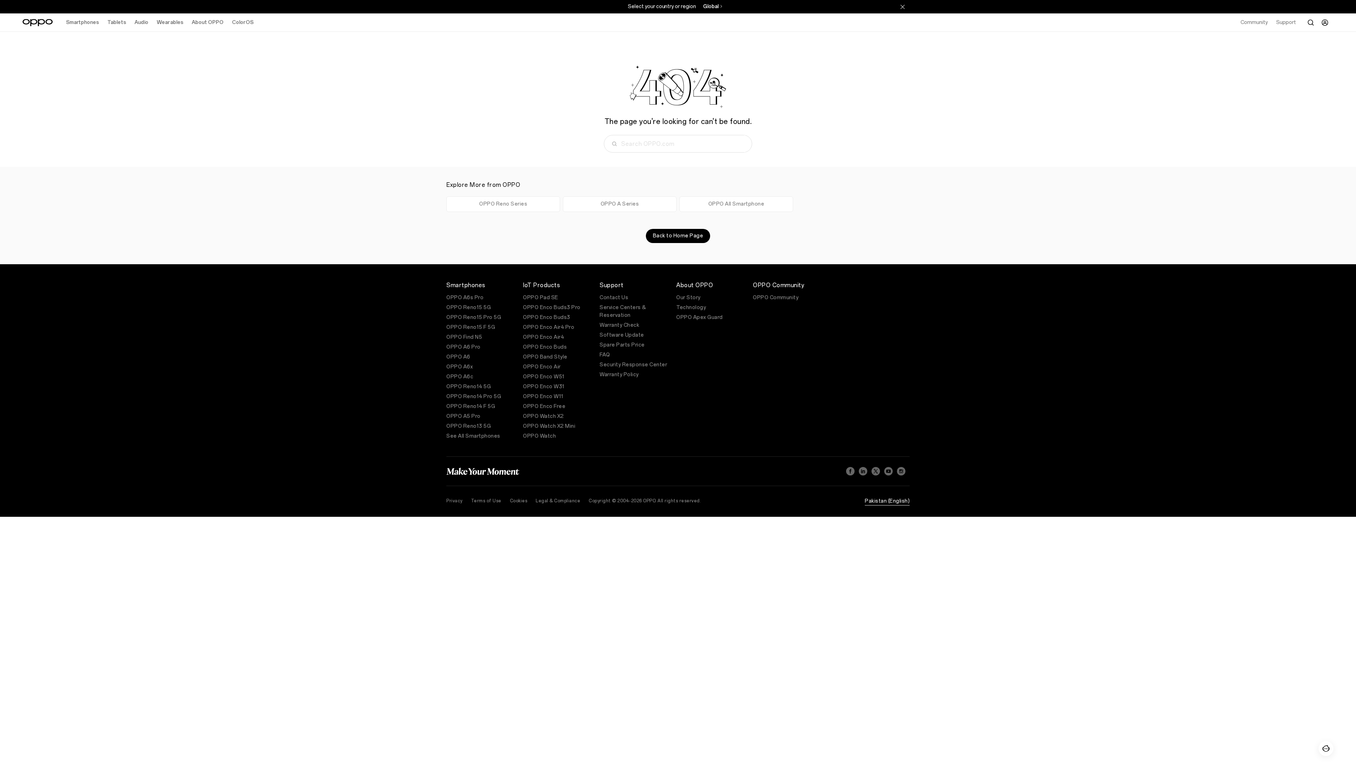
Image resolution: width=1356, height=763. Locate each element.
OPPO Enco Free (544, 406)
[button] (1326, 748)
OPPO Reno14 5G (468, 387)
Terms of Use (486, 500)
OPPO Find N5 (464, 337)
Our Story (688, 298)
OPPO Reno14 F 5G (470, 406)
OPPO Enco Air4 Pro (548, 327)
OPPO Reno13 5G (468, 426)
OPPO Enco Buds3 (546, 317)
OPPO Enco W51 (544, 377)
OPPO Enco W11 (543, 397)
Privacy (454, 500)
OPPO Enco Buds (545, 347)
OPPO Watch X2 (543, 416)
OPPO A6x (459, 367)
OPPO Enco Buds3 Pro (552, 307)
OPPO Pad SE (540, 298)
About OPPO (208, 22)
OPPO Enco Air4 (543, 337)
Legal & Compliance (558, 500)
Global (711, 7)
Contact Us (614, 298)
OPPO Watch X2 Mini (549, 426)
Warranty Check (619, 325)
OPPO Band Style (545, 357)
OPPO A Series (620, 204)
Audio (141, 22)
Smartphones (82, 22)
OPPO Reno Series (503, 204)
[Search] (1311, 22)
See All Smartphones (473, 436)
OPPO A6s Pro (464, 298)
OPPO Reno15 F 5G (470, 327)
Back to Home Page (678, 236)
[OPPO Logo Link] (38, 22)
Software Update (622, 335)
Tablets (116, 22)
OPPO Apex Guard (699, 317)
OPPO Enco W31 (544, 387)
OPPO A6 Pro (463, 347)
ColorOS (243, 22)
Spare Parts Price (622, 345)
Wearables (170, 22)
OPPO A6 (458, 357)
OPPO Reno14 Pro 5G (473, 397)
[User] (1325, 22)
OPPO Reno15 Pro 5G (473, 317)
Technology (691, 307)
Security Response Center (633, 365)
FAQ (605, 355)
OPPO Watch (539, 436)
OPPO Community (775, 298)
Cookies (519, 500)
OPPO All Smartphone (736, 204)
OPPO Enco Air (542, 367)
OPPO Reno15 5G (468, 307)
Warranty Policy (619, 375)
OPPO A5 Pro (463, 416)
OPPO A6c (459, 377)
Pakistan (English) (887, 501)
